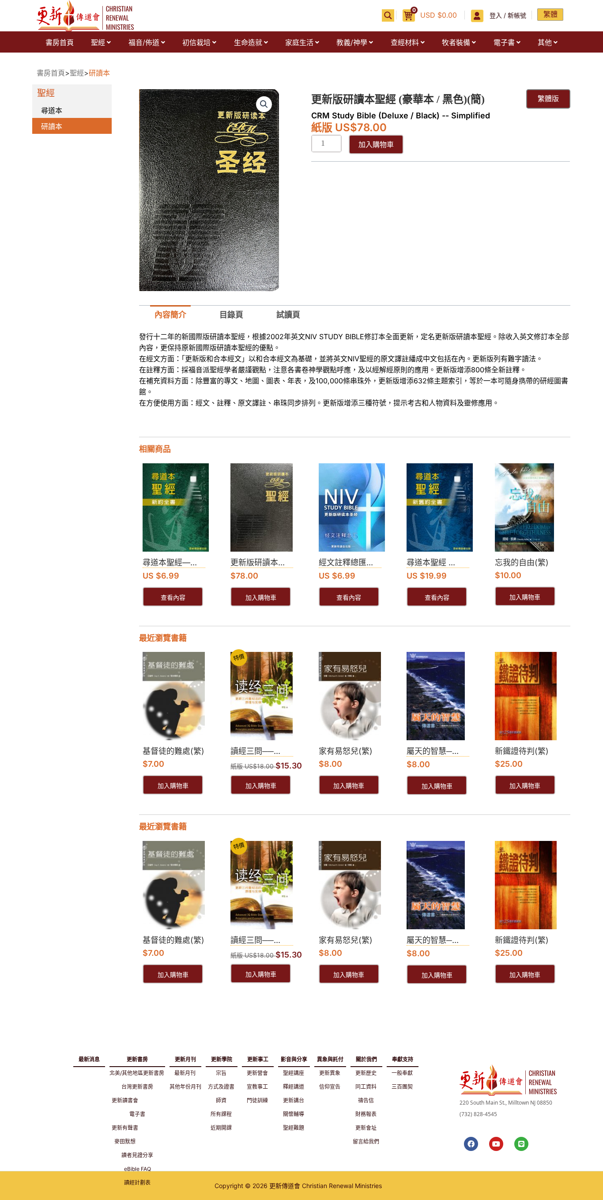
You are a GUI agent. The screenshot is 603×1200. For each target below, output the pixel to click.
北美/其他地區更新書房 (136, 1073)
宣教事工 (257, 1086)
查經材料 (405, 42)
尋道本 (51, 110)
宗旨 (221, 1073)
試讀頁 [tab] (288, 314)
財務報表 (366, 1114)
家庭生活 (299, 42)
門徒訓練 (257, 1100)
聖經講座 (293, 1073)
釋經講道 (293, 1086)
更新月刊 (185, 1058)
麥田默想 (125, 1141)
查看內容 (173, 597)
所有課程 (221, 1114)
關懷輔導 (293, 1114)
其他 (545, 42)
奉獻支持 (402, 1058)
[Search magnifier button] (388, 15)
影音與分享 (294, 1058)
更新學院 (221, 1058)
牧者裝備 (456, 42)
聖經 (98, 42)
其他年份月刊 (185, 1086)
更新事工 (257, 1058)
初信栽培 (196, 42)
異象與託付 (330, 1058)
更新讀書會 (125, 1100)
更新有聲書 (125, 1127)
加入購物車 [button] (260, 597)
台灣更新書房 (137, 1086)
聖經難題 (293, 1127)
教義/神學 (351, 42)
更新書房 (137, 1058)
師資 (221, 1100)
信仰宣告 (329, 1086)
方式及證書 (221, 1086)
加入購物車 (376, 144)
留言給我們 (366, 1141)
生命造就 (248, 42)
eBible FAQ (137, 1169)
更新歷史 (366, 1073)
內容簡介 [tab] (170, 314)
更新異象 (329, 1073)
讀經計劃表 (137, 1182)
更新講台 (293, 1100)
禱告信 (366, 1100)
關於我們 (366, 1058)
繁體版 (548, 99)
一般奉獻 (402, 1073)
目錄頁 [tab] (231, 314)
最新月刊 (185, 1073)
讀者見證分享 (137, 1155)
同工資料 (366, 1086)
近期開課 (221, 1127)
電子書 (504, 42)
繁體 (550, 14)
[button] (100, 42)
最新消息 (89, 1059)
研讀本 (99, 72)
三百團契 (402, 1086)
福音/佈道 (143, 42)
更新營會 (257, 1073)
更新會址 (366, 1127)
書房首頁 (59, 42)
